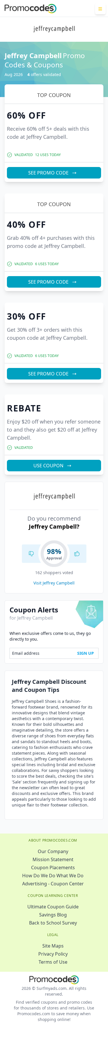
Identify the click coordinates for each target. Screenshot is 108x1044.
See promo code (48, 173)
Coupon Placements (53, 867)
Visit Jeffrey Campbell (54, 583)
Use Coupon (48, 465)
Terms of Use (53, 962)
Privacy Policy (53, 954)
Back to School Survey (53, 923)
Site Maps (53, 946)
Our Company (53, 851)
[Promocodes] (30, 9)
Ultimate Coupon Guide (53, 906)
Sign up (85, 653)
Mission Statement (53, 859)
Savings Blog (53, 915)
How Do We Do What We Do (53, 875)
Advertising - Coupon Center (53, 883)
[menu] (100, 8)
